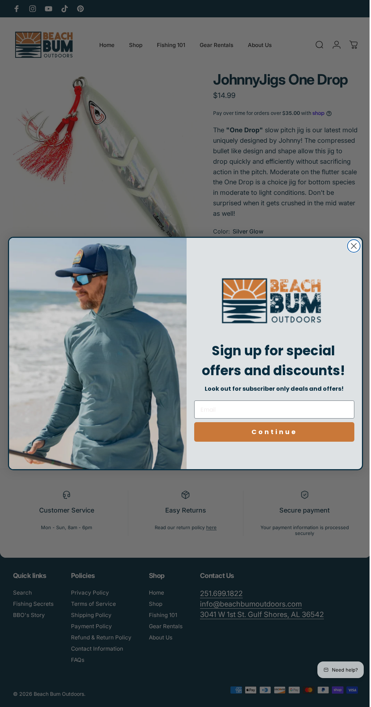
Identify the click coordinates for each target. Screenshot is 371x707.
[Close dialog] (351, 246)
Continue (272, 431)
